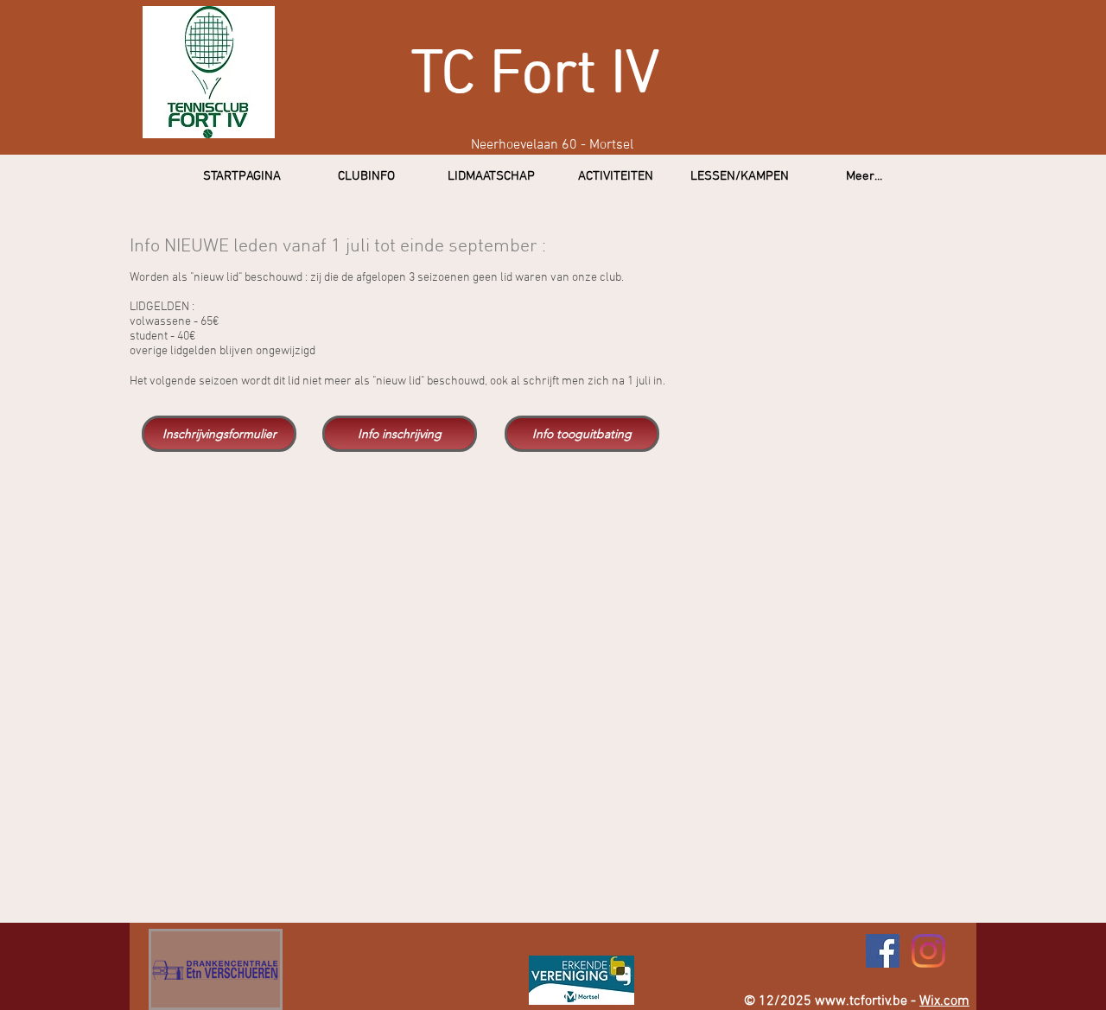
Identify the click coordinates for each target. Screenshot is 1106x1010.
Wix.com (944, 1001)
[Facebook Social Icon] (882, 951)
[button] (366, 176)
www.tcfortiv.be (861, 1001)
